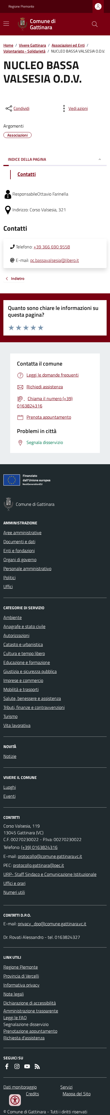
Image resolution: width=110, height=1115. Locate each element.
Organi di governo (19, 559)
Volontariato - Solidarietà (24, 51)
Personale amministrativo (27, 568)
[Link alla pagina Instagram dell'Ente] (17, 1066)
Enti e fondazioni (19, 550)
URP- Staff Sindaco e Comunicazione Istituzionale (49, 874)
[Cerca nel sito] (92, 24)
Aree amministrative (22, 532)
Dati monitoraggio (20, 1087)
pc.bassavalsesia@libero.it (54, 260)
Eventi (9, 796)
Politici (9, 577)
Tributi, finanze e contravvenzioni (34, 707)
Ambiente (12, 617)
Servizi (66, 1087)
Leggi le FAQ (15, 1017)
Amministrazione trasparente (30, 1010)
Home (8, 45)
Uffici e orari (14, 883)
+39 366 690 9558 (52, 246)
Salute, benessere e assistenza (32, 698)
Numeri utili (14, 892)
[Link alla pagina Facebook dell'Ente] (6, 1066)
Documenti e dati (19, 541)
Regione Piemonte (21, 6)
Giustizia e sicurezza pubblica (30, 671)
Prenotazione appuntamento (30, 1031)
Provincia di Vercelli (21, 976)
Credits (32, 1093)
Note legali (13, 994)
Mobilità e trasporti (21, 689)
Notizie (9, 756)
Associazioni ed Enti (68, 45)
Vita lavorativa (16, 725)
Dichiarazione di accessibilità (29, 1003)
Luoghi (9, 787)
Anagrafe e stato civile (24, 626)
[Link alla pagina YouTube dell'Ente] (27, 1066)
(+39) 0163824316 (39, 847)
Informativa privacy (21, 985)
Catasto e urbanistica (23, 644)
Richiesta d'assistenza (24, 1037)
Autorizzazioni (16, 635)
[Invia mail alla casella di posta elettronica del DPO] (52, 923)
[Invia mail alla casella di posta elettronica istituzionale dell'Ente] (50, 856)
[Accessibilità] (14, 1100)
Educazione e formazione (26, 662)
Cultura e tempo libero (24, 653)
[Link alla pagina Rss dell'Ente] (37, 1066)
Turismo (10, 716)
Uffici (8, 586)
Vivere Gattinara (32, 45)
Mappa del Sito (77, 1093)
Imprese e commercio (23, 680)
